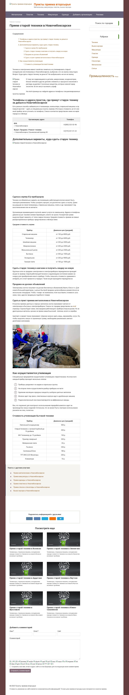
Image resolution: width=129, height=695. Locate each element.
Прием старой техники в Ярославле (21, 608)
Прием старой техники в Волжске (25, 548)
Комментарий (15, 638)
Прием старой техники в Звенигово (63, 548)
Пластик (29, 15)
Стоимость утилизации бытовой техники (39, 64)
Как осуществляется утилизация (31, 61)
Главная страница (15, 22)
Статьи (94, 68)
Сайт (59, 631)
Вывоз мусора (97, 46)
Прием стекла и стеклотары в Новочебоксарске (31, 487)
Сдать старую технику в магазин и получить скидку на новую (46, 51)
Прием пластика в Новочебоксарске (27, 484)
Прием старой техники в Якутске (62, 578)
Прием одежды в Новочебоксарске (27, 480)
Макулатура (53, 15)
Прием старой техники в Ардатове (26, 578)
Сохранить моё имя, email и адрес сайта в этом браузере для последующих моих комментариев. (45, 667)
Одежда (65, 15)
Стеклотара (96, 61)
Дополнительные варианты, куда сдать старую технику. (39, 45)
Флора (116, 76)
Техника (40, 15)
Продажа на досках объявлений (36, 54)
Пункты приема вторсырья (52, 4)
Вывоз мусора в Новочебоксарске (26, 491)
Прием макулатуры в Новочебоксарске (28, 476)
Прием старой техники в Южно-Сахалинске (61, 608)
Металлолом (17, 15)
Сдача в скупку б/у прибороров (36, 48)
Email (36, 631)
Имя (12, 631)
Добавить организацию (82, 15)
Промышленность (101, 76)
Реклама (99, 15)
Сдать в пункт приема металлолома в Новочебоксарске (44, 58)
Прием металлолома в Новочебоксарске (28, 473)
